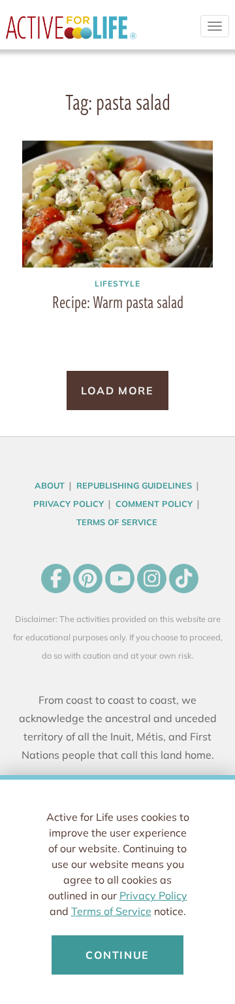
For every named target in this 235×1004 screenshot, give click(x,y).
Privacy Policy (153, 895)
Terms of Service (111, 911)
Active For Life (71, 32)
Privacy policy (68, 503)
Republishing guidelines (134, 485)
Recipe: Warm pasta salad (117, 301)
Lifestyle (117, 283)
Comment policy (154, 503)
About (50, 485)
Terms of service (116, 522)
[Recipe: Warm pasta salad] (117, 204)
